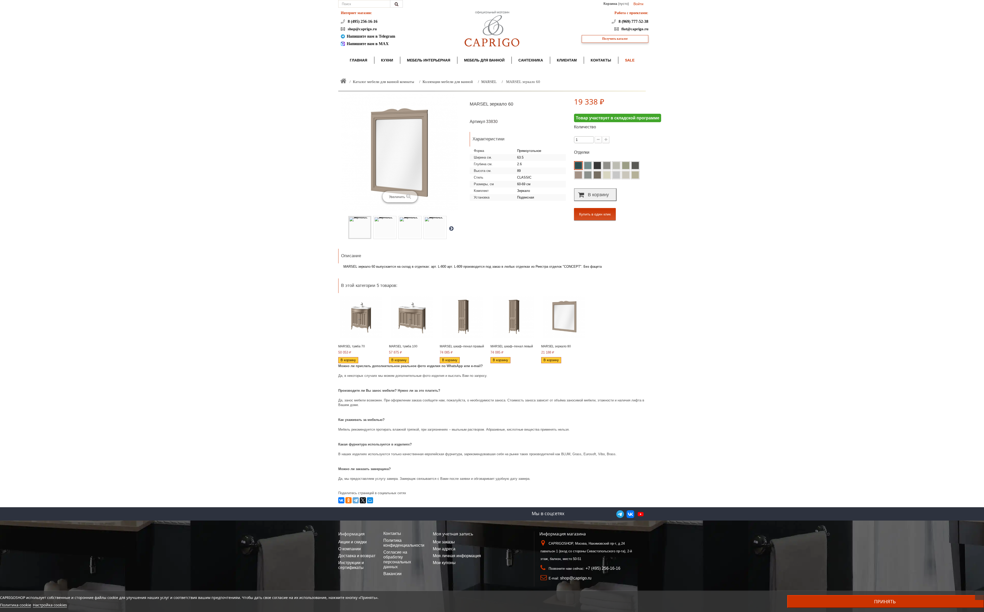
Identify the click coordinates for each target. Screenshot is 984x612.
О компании (349, 549)
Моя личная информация (457, 556)
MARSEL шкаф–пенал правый (462, 346)
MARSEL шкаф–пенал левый (511, 346)
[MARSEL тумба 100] (412, 317)
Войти (638, 4)
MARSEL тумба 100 (403, 346)
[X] (363, 500)
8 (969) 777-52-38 (633, 21)
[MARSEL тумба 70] (361, 317)
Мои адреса (444, 549)
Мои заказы (444, 542)
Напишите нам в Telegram (371, 36)
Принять (885, 601)
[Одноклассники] (348, 500)
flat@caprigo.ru (634, 29)
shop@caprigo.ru (362, 29)
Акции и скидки (352, 542)
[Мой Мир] (370, 500)
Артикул (477, 121)
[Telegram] (356, 500)
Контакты (392, 533)
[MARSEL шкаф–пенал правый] (462, 317)
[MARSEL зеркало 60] (359, 227)
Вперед (451, 228)
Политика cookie (15, 604)
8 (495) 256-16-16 (362, 21)
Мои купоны (444, 563)
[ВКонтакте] (341, 500)
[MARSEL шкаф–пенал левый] (513, 317)
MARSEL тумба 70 (351, 346)
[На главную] (343, 81)
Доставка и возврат (356, 556)
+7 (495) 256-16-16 (603, 568)
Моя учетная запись (453, 534)
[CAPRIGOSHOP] (492, 29)
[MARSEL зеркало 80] (564, 317)
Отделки (582, 152)
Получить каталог (615, 38)
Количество (585, 127)
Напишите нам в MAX (368, 44)
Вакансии (392, 574)
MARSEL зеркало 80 (556, 346)
